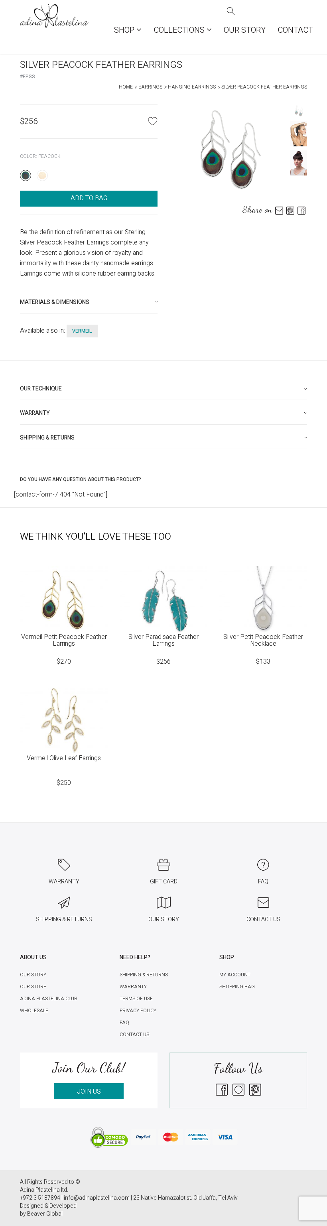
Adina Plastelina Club (48, 998)
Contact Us (134, 1034)
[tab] (89, 302)
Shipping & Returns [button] (47, 438)
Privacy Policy (138, 1010)
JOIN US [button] (89, 1091)
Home (126, 87)
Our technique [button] (41, 388)
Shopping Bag (237, 986)
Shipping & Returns (144, 974)
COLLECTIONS (180, 30)
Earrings (150, 87)
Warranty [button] (35, 413)
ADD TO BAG (89, 198)
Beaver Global (45, 1214)
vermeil (82, 331)
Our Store (33, 986)
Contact (295, 30)
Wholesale (34, 1010)
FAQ (124, 1022)
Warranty (133, 986)
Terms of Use (136, 998)
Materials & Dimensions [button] (54, 302)
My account (234, 974)
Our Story (245, 30)
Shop (125, 30)
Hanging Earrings (192, 87)
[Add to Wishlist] (153, 120)
